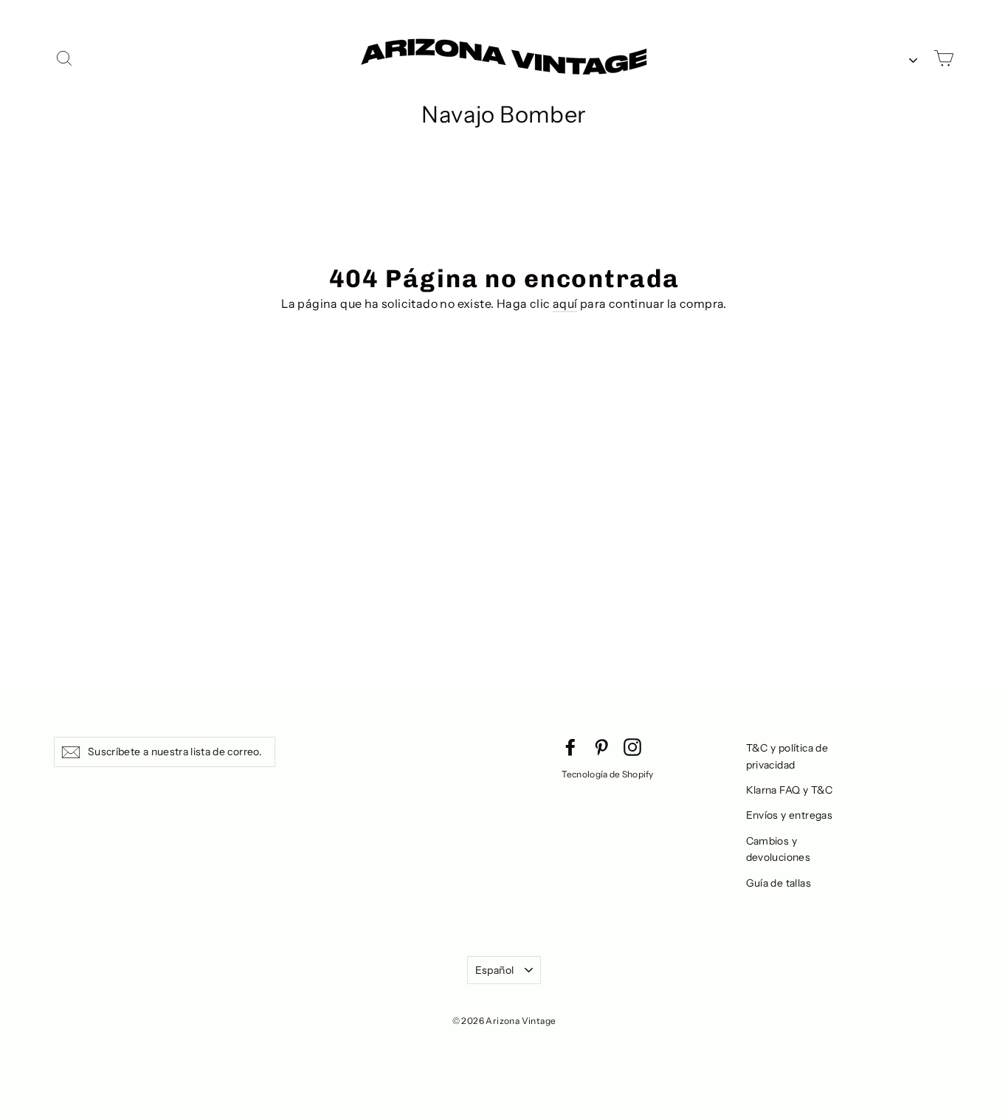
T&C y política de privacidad (787, 756)
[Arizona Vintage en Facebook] (570, 746)
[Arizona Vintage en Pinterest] (601, 746)
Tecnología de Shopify (608, 774)
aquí (565, 303)
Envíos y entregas (789, 815)
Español (494, 970)
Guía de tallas (779, 883)
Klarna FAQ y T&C (789, 790)
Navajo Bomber (503, 114)
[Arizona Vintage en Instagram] (632, 746)
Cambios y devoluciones (778, 849)
